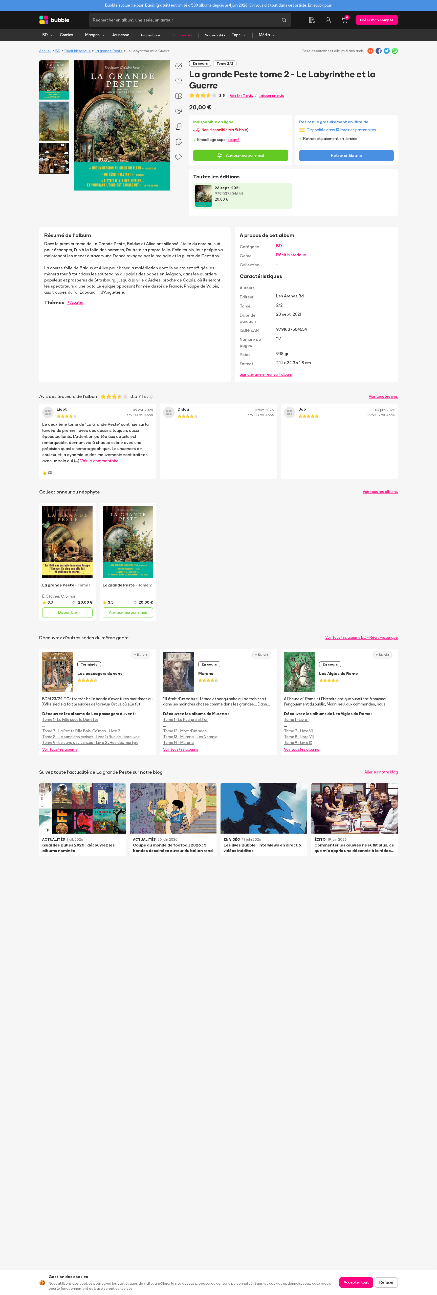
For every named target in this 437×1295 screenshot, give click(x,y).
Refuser (386, 1282)
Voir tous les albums (380, 491)
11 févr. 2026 (264, 410)
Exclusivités (182, 35)
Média (264, 34)
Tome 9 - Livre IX (298, 742)
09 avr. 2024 (143, 410)
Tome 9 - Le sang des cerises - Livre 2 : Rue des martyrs (90, 742)
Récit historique (77, 51)
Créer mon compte (377, 20)
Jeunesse (120, 34)
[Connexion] (328, 20)
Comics (66, 34)
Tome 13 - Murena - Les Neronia (190, 736)
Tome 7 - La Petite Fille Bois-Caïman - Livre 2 (81, 730)
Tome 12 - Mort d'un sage (185, 730)
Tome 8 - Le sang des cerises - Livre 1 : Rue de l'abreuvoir (91, 736)
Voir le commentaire (99, 460)
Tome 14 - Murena (178, 742)
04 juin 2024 (385, 410)
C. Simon (68, 596)
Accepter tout (356, 1282)
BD (45, 34)
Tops (236, 34)
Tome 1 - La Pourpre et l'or (185, 719)
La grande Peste (109, 51)
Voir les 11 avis (241, 95)
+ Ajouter (75, 302)
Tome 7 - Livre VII (298, 730)
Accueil (45, 51)
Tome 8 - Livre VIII (299, 736)
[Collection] (312, 20)
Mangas (92, 34)
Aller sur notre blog (381, 772)
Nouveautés (215, 35)
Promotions (151, 35)
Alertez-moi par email (245, 155)
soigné (233, 139)
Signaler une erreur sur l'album (266, 374)
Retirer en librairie (346, 155)
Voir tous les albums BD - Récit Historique (361, 637)
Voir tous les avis (383, 396)
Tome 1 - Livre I (296, 719)
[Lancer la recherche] (284, 20)
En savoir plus (320, 5)
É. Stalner (50, 596)
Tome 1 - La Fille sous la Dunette (70, 719)
